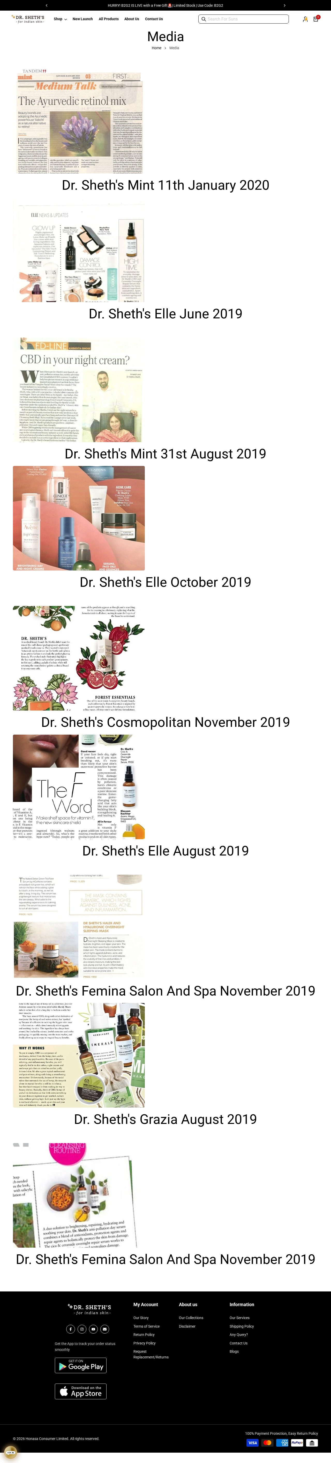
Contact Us (238, 1343)
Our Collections (191, 1318)
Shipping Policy (242, 1326)
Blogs (234, 1351)
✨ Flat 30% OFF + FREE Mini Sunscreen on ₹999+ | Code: (166, 5)
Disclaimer (187, 1326)
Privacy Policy (144, 1343)
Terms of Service (146, 1326)
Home (156, 48)
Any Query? (239, 1335)
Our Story (141, 1318)
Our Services (240, 1318)
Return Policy (144, 1335)
